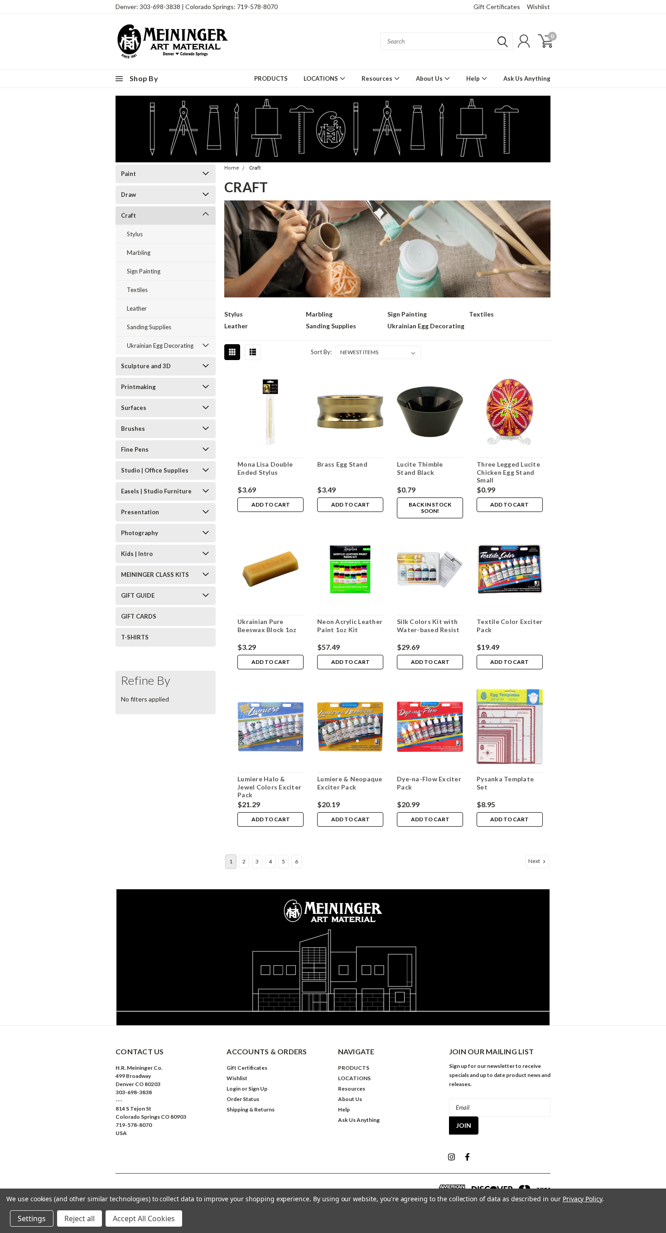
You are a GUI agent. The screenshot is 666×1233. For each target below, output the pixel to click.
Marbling (138, 252)
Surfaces (133, 407)
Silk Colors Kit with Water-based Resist (428, 626)
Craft (128, 215)
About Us (430, 78)
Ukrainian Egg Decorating (160, 345)
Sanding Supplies (149, 327)
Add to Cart (270, 504)
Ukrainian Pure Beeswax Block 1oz (266, 626)
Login (234, 1088)
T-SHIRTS (135, 637)
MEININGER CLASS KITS (155, 574)
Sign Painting (143, 271)
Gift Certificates (496, 6)
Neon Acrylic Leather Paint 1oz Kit (349, 626)
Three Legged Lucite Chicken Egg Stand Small (508, 472)
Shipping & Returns (251, 1109)
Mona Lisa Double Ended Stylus (265, 468)
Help (473, 78)
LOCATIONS (321, 78)
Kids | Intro (137, 553)
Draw (128, 194)
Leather (137, 308)
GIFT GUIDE (137, 595)
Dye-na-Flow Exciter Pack (429, 783)
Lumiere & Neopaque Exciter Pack (349, 783)
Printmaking (138, 386)
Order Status (243, 1099)
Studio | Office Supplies (154, 470)
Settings (32, 1218)
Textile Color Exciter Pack (509, 626)
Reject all (79, 1218)
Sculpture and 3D (146, 366)
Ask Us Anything (526, 78)
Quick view (270, 414)
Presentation (140, 512)
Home (231, 168)
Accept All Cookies (144, 1218)
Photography (139, 532)
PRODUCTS (271, 78)
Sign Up (257, 1088)
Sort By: (321, 352)
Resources (378, 78)
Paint (128, 173)
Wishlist (538, 6)
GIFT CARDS (138, 616)
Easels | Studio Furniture (156, 491)
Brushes (133, 428)
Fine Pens (135, 449)
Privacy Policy (582, 1198)
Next (534, 861)
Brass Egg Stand (342, 464)
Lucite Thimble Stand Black (420, 468)
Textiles (137, 289)
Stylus (135, 234)
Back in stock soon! (430, 507)
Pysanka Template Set (505, 783)
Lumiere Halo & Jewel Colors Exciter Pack (269, 787)
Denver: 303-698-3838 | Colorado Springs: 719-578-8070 (197, 6)
